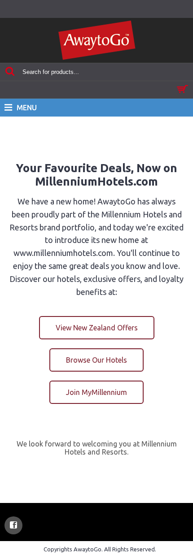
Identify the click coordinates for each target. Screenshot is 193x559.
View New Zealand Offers (97, 328)
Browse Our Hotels (96, 360)
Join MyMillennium (96, 392)
